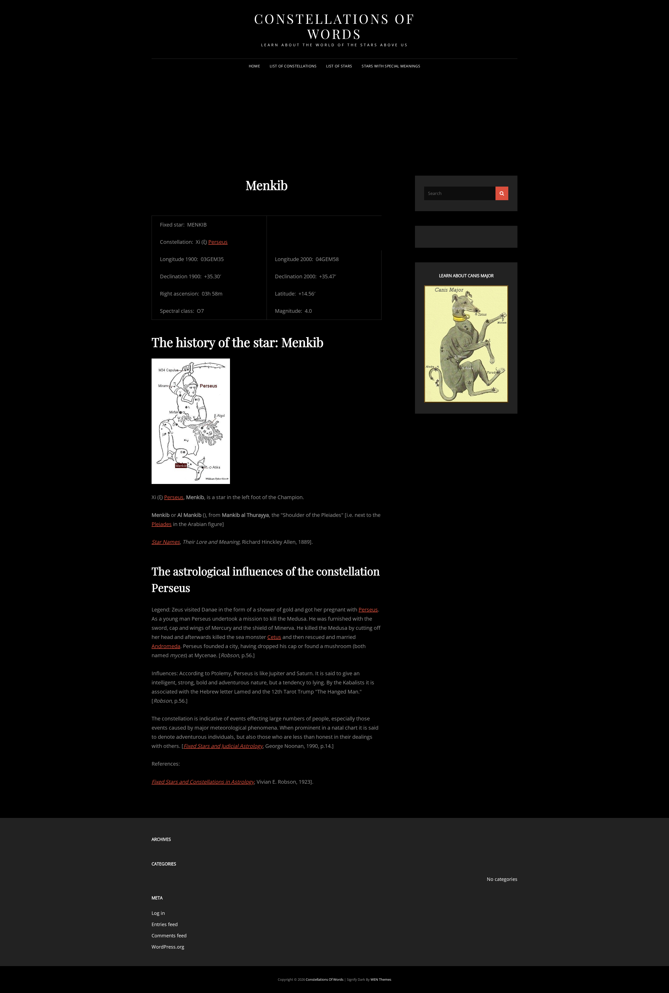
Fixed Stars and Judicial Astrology (223, 745)
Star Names (166, 541)
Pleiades (162, 524)
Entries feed (165, 924)
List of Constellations (293, 65)
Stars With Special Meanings (391, 65)
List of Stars (339, 65)
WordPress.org (168, 947)
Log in (158, 913)
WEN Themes (381, 979)
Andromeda (166, 646)
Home (254, 65)
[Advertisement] (334, 113)
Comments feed (169, 935)
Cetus (274, 636)
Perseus (218, 241)
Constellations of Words (334, 26)
